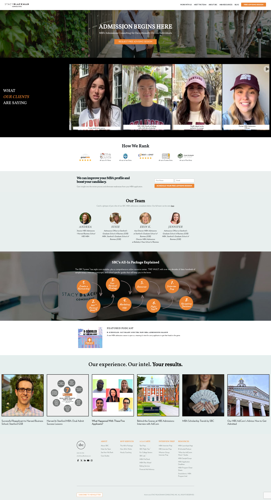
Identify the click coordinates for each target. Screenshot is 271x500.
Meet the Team (106, 449)
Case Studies (105, 456)
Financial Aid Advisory (147, 469)
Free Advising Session (253, 5)
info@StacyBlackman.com (84, 456)
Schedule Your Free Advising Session (174, 186)
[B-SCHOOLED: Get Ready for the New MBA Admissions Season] (90, 347)
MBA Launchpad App (185, 446)
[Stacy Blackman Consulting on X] (81, 461)
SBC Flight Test (145, 449)
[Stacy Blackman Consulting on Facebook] (78, 461)
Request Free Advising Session (135, 42)
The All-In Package (126, 446)
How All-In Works (126, 449)
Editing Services (145, 466)
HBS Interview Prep (165, 449)
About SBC (105, 446)
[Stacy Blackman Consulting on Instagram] (91, 461)
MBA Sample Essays (185, 458)
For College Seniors (146, 452)
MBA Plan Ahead (145, 462)
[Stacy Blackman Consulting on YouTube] (88, 461)
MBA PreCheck (145, 459)
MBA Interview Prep (165, 446)
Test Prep (143, 446)
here (172, 206)
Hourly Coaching (125, 452)
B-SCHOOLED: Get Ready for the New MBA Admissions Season (137, 332)
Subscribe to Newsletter (90, 495)
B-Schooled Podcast (184, 449)
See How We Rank (107, 452)
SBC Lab (143, 456)
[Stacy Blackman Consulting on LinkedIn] (85, 461)
